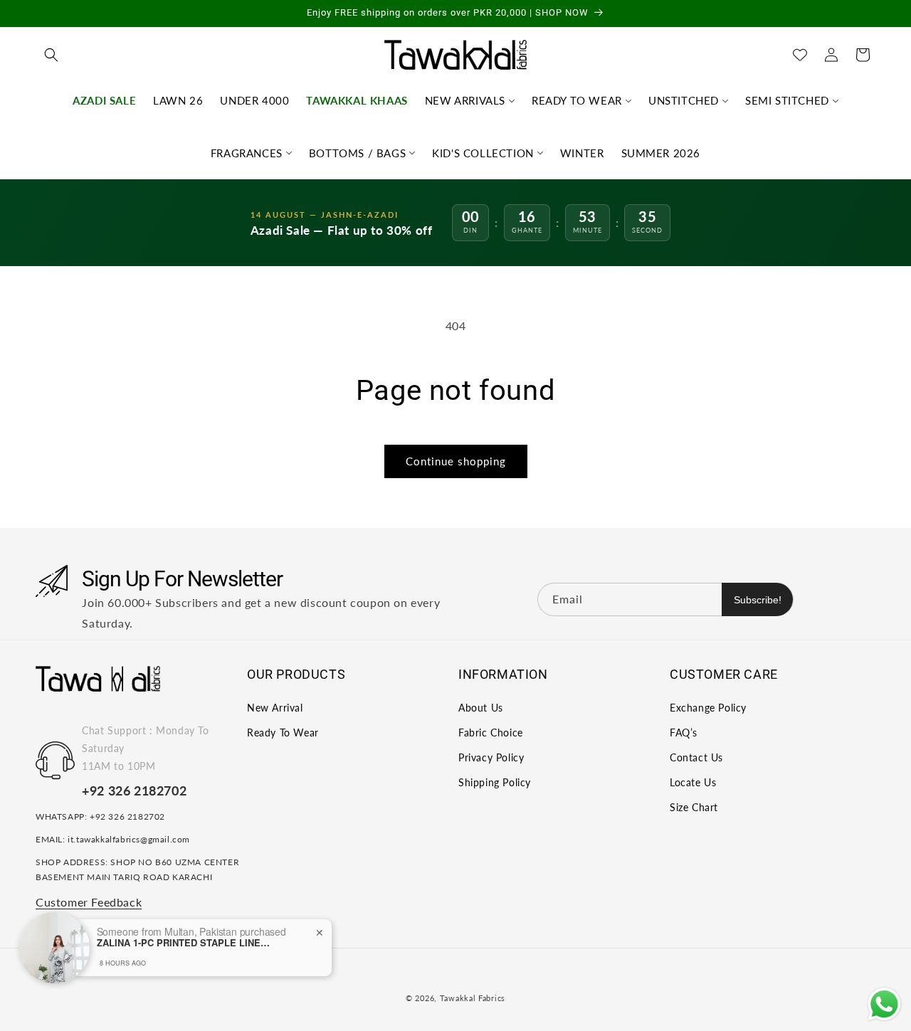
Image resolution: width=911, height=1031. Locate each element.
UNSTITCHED (683, 100)
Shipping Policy (494, 782)
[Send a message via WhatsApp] (884, 1004)
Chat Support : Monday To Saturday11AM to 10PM (145, 747)
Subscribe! (757, 599)
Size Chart (694, 807)
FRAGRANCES (247, 153)
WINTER (582, 153)
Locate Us (693, 782)
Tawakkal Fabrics (472, 998)
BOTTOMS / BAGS (357, 153)
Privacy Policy (491, 757)
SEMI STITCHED (787, 100)
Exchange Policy (708, 707)
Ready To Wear (283, 732)
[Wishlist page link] (800, 55)
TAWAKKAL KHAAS (356, 100)
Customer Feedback (89, 901)
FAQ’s (683, 732)
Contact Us (696, 757)
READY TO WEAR (577, 100)
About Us (480, 707)
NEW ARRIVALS (465, 100)
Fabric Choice (490, 732)
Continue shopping (456, 461)
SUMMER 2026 (661, 153)
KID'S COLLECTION (483, 153)
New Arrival (275, 707)
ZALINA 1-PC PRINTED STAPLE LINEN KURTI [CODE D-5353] (186, 942)
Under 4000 (254, 100)
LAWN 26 (178, 100)
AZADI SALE (104, 100)
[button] (51, 54)
